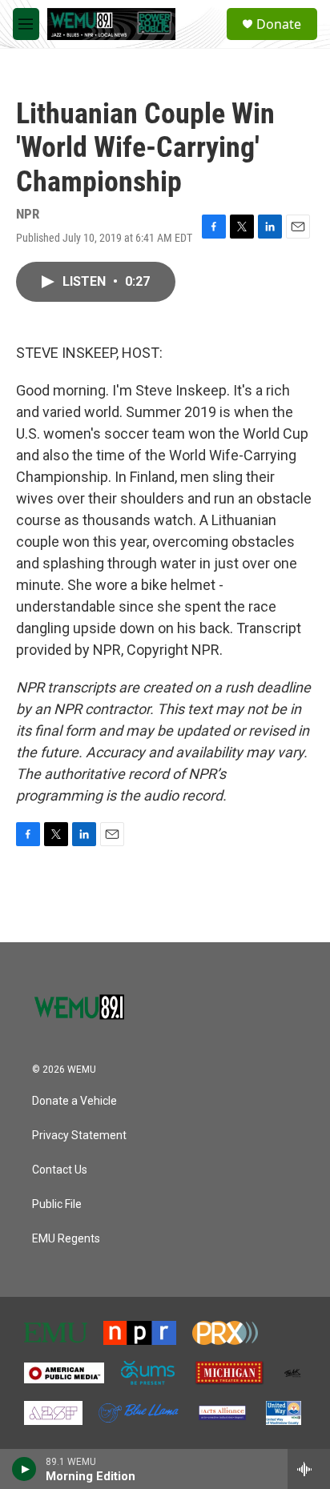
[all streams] (309, 1469)
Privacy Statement (79, 1136)
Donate (278, 24)
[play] (24, 1469)
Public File (57, 1204)
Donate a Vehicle (74, 1101)
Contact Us (59, 1170)
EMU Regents (66, 1239)
